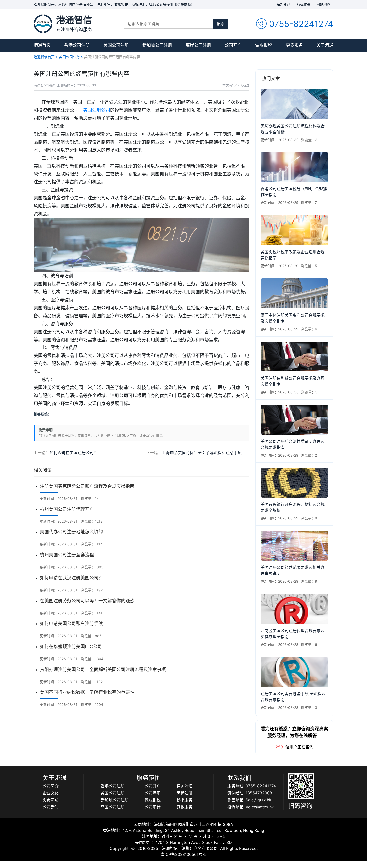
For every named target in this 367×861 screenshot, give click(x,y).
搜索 (221, 23)
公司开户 (233, 45)
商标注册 (184, 792)
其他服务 (184, 806)
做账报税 (263, 45)
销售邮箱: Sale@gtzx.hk (249, 799)
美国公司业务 (69, 57)
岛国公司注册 (113, 806)
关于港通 (324, 45)
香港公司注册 (77, 45)
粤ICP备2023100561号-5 (184, 854)
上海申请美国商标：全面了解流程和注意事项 (202, 452)
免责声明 (51, 799)
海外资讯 (283, 4)
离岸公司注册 (198, 45)
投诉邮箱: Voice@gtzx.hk (250, 806)
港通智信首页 (44, 57)
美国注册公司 (96, 110)
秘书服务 (184, 799)
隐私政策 (303, 4)
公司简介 (51, 785)
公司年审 (153, 792)
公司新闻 (51, 806)
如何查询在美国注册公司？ (74, 452)
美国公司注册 (116, 45)
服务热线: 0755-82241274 (251, 785)
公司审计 (153, 806)
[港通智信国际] (43, 23)
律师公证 (184, 785)
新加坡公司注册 (157, 45)
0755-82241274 (301, 24)
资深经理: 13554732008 (249, 792)
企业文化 (51, 792)
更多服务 (294, 45)
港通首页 (42, 45)
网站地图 (323, 4)
